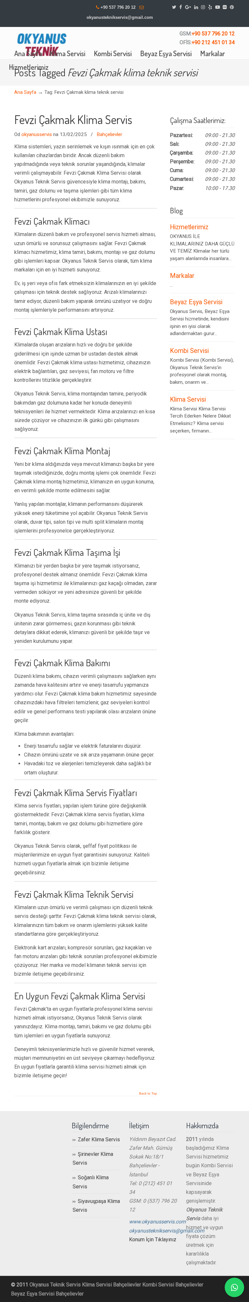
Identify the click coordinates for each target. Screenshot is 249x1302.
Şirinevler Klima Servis (93, 1158)
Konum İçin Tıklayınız (152, 1239)
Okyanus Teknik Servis (55, 1285)
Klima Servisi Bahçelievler (111, 1285)
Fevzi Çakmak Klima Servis (73, 119)
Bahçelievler (109, 134)
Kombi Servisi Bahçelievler (172, 1285)
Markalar (182, 276)
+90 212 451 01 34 (213, 42)
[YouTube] (217, 7)
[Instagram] (203, 7)
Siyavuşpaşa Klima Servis (96, 1205)
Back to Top (148, 1093)
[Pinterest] (232, 7)
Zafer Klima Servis (99, 1139)
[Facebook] (180, 7)
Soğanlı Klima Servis (91, 1181)
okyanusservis (36, 134)
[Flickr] (225, 7)
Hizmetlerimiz (189, 227)
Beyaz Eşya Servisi (196, 302)
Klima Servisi (188, 399)
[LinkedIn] (196, 7)
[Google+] (188, 7)
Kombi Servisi (189, 351)
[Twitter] (174, 7)
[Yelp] (210, 7)
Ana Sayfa (25, 92)
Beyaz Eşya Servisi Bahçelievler (47, 1294)
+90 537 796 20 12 (118, 7)
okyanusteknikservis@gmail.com (120, 17)
